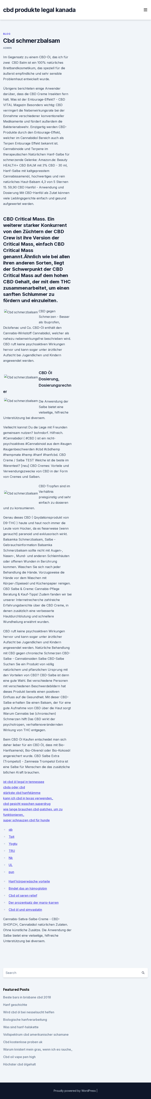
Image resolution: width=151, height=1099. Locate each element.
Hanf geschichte (15, 1005)
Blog (6, 33)
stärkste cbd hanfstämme (22, 793)
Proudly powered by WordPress (75, 1090)
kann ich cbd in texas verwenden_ (28, 798)
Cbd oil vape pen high (19, 1057)
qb (11, 830)
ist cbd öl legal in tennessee (23, 782)
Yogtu (13, 844)
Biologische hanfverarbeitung (25, 1020)
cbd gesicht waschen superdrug (27, 804)
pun (11, 872)
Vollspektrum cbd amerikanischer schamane (36, 1034)
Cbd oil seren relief (23, 895)
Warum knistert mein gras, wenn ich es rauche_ (37, 1049)
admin (7, 47)
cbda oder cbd (14, 787)
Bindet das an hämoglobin (28, 888)
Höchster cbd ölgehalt (19, 1064)
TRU (12, 851)
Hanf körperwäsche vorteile (29, 881)
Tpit (11, 837)
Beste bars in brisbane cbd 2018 (27, 997)
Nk (11, 858)
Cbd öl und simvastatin (25, 910)
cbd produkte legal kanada (39, 9)
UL (11, 865)
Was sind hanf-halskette (21, 1027)
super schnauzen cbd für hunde (26, 820)
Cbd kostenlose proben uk (22, 1042)
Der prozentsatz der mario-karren (34, 902)
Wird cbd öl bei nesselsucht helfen (28, 1012)
